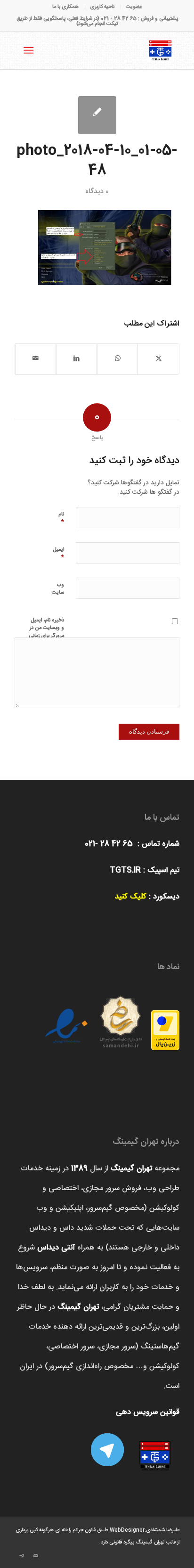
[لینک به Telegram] (22, 1556)
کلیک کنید (130, 896)
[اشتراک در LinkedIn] (77, 359)
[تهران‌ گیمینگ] (113, 50)
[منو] (30, 50)
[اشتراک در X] (158, 359)
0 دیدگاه (97, 191)
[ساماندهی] (120, 1018)
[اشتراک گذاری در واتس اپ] (117, 359)
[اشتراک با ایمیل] (36, 359)
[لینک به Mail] (36, 1556)
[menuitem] (134, 7)
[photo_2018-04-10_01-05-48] (97, 115)
